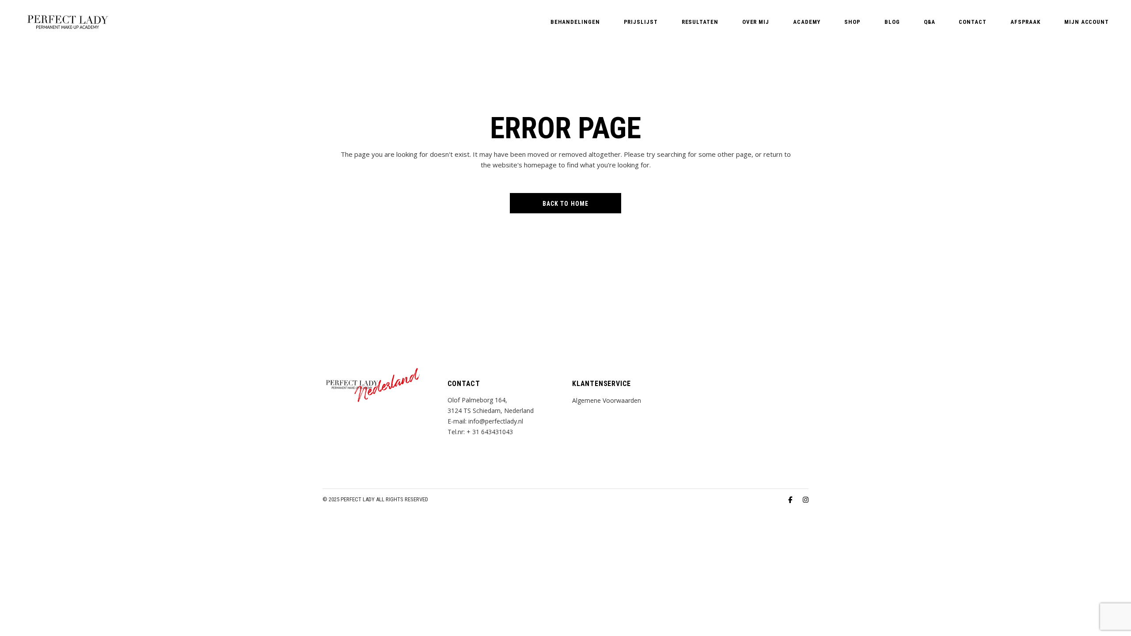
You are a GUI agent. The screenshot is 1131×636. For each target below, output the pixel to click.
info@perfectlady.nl (495, 421)
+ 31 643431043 (490, 432)
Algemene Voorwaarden (606, 400)
